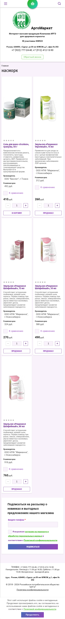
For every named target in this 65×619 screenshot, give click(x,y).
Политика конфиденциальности (33, 590)
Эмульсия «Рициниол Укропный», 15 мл (46, 145)
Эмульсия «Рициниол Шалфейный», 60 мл (14, 425)
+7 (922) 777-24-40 (22, 50)
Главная (5, 66)
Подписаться (32, 547)
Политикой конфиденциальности (40, 540)
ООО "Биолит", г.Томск (16, 179)
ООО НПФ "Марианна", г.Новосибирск (48, 172)
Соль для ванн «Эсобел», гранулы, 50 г (16, 145)
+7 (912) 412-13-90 (43, 50)
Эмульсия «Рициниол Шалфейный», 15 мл (14, 287)
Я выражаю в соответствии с (32, 535)
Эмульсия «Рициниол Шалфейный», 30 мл (46, 287)
